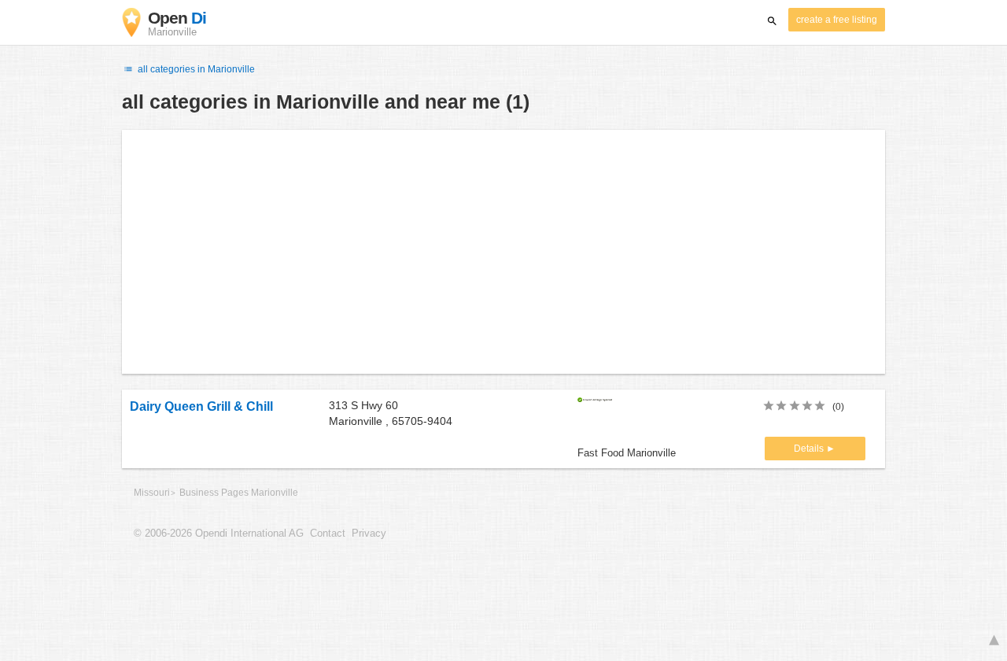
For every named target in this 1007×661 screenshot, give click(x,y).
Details (810, 448)
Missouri (152, 492)
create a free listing (836, 19)
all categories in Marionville (195, 69)
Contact (327, 533)
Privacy (369, 533)
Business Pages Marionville (238, 492)
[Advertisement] (503, 252)
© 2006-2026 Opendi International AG (219, 533)
